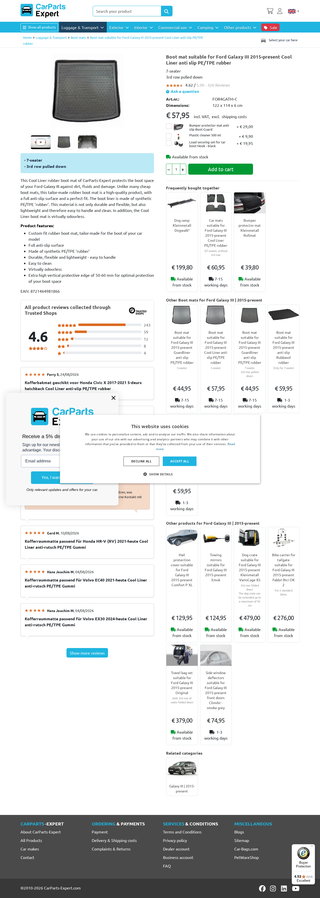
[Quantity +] (183, 169)
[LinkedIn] (284, 888)
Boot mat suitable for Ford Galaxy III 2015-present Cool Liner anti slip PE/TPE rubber (215, 347)
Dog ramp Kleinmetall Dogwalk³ (182, 225)
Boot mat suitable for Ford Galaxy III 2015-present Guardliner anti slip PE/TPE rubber (182, 347)
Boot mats (78, 37)
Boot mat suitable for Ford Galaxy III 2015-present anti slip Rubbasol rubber (283, 347)
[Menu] (312, 847)
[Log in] (280, 10)
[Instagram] (274, 888)
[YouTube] (296, 888)
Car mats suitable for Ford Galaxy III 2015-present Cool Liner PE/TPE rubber (215, 232)
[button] (160, 474)
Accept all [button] (179, 461)
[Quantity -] (169, 169)
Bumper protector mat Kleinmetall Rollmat (249, 227)
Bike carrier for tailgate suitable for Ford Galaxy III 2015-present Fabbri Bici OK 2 (283, 569)
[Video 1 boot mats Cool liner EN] (41, 142)
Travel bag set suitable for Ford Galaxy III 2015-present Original (182, 682)
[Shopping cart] (270, 10)
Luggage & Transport (51, 37)
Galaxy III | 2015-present (182, 788)
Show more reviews (87, 652)
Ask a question (184, 91)
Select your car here (283, 40)
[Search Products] (166, 11)
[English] (294, 11)
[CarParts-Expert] (43, 11)
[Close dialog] (114, 398)
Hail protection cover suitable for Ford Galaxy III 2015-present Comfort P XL (182, 569)
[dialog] (160, 449)
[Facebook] (262, 888)
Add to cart (221, 169)
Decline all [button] (141, 461)
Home (27, 37)
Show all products (41, 27)
